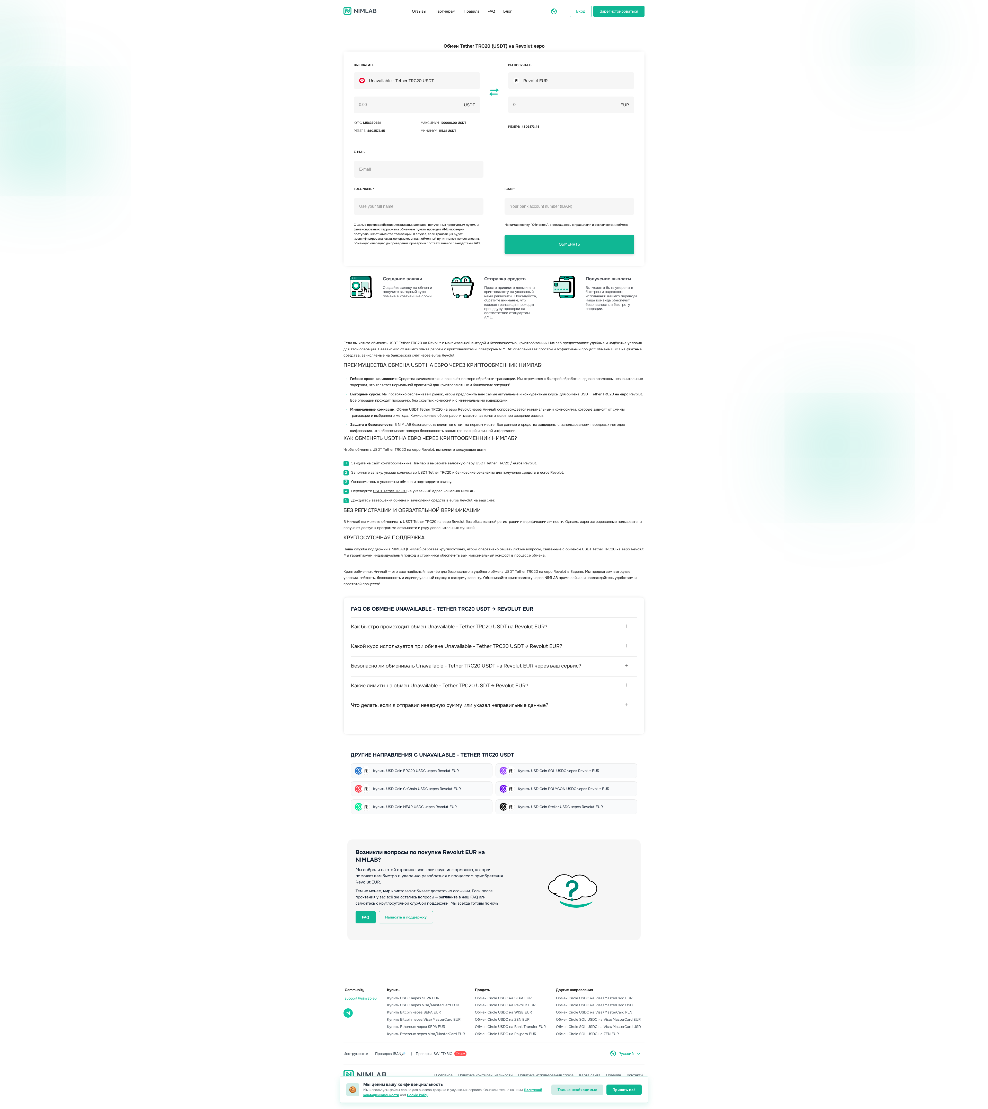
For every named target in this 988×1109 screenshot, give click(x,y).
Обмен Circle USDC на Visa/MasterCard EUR (594, 998)
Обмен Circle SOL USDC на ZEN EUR (587, 1034)
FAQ (491, 11)
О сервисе (443, 1075)
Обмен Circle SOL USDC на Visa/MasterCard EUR (598, 1019)
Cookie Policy (417, 1095)
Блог (507, 11)
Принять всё (624, 1090)
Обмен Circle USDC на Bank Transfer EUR (510, 1026)
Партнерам (445, 11)
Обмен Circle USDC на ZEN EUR (502, 1019)
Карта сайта (590, 1075)
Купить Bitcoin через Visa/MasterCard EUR (424, 1019)
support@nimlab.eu (361, 998)
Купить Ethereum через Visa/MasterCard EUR (426, 1034)
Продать (482, 989)
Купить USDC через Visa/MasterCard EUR (423, 1005)
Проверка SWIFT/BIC (440, 1053)
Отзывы (419, 11)
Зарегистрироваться (619, 11)
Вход (580, 11)
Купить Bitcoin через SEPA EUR (414, 1012)
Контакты (635, 1075)
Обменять (569, 244)
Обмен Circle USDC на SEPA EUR (503, 998)
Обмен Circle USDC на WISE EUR (503, 1012)
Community (355, 989)
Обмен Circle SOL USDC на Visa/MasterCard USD (598, 1026)
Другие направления (574, 989)
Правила (471, 11)
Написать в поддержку (406, 917)
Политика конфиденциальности (485, 1075)
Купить (393, 989)
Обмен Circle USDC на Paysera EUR (505, 1034)
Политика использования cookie (546, 1075)
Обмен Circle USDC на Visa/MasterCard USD (594, 1005)
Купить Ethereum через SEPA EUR (416, 1026)
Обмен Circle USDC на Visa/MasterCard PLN (594, 1012)
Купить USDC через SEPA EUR (413, 998)
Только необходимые (577, 1090)
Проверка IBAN (390, 1053)
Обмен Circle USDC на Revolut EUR (505, 1005)
